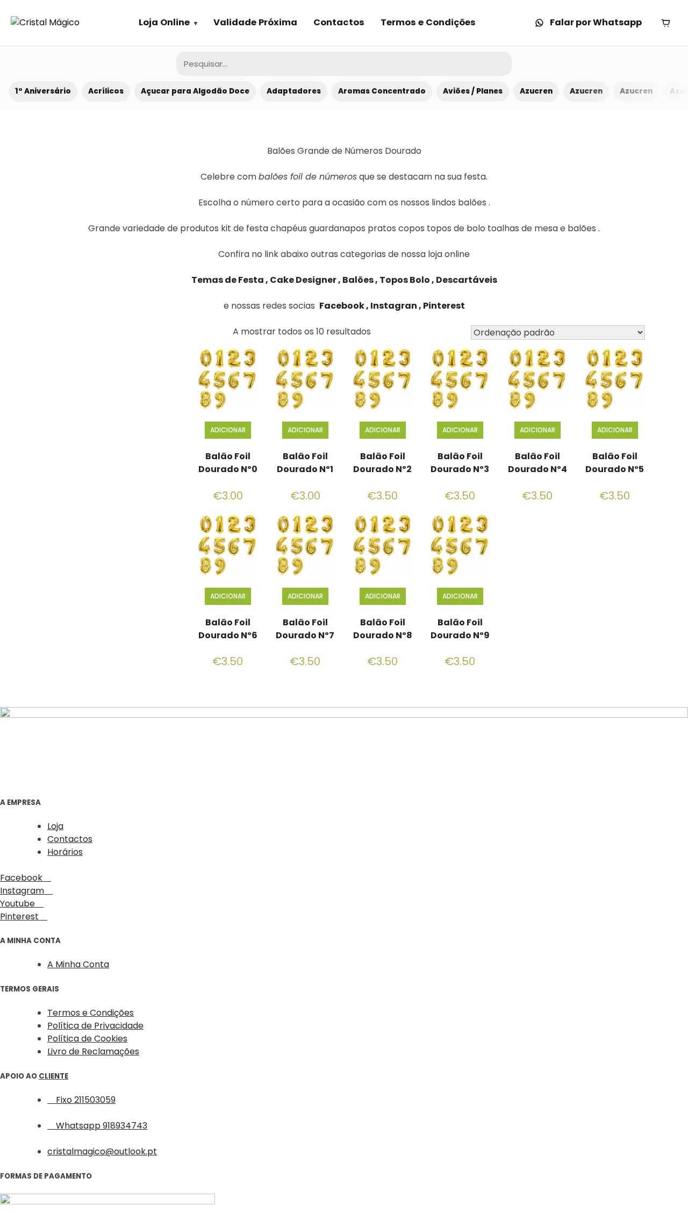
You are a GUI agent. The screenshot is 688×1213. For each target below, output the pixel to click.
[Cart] (665, 22)
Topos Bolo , (407, 280)
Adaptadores (294, 91)
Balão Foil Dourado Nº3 (460, 462)
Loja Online (164, 22)
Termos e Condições (428, 22)
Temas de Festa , (230, 280)
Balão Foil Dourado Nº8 (382, 628)
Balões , (360, 280)
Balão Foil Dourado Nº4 (537, 462)
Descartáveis (466, 280)
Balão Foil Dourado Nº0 (227, 462)
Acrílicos (106, 91)
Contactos (338, 22)
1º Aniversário (43, 91)
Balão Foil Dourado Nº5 (614, 462)
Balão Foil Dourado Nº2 (382, 462)
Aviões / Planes (473, 91)
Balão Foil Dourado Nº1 (305, 462)
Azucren (536, 91)
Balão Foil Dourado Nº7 (305, 628)
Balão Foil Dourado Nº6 (227, 628)
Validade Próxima (255, 22)
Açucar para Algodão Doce (195, 91)
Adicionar (228, 429)
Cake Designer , (306, 280)
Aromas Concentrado (382, 91)
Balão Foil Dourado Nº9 (460, 628)
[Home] (45, 22)
